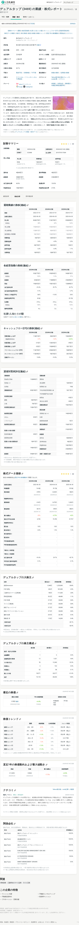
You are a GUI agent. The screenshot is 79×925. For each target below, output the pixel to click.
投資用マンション (45, 896)
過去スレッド (65, 77)
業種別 (12, 922)
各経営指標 (25, 31)
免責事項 (54, 912)
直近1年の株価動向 (52, 33)
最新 (17, 701)
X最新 (72, 789)
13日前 (32, 23)
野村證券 (3, 883)
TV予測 (33, 73)
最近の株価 (31, 33)
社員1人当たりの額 (36, 31)
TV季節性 (19, 79)
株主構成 (24, 33)
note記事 (54, 79)
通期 (19, 31)
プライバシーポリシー (22, 922)
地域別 (6, 922)
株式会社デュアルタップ (54, 2)
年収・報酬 (5, 17)
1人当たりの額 (17, 317)
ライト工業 (26, 883)
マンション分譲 (7, 894)
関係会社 (63, 33)
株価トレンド (41, 33)
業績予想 (19, 73)
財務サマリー (12, 31)
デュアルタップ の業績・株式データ (26, 132)
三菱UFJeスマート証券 (14, 883)
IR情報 (53, 83)
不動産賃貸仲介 (7, 896)
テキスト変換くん (51, 922)
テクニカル (19, 77)
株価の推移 (55, 73)
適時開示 (68, 83)
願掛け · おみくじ (28, 17)
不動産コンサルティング (47, 894)
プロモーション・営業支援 (10, 899)
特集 (1, 922)
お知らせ (41, 922)
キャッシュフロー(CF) (51, 31)
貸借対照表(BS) (64, 31)
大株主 (18, 33)
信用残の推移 (65, 73)
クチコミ (70, 33)
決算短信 (72, 23)
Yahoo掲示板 (55, 77)
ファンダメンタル (31, 77)
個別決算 (6, 196)
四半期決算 (29, 196)
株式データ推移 (9, 33)
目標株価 (26, 73)
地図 (38, 45)
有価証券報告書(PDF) (58, 85)
